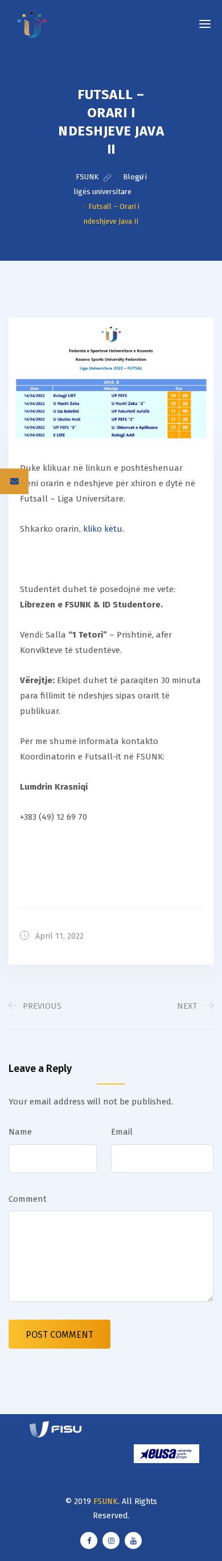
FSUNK (105, 1501)
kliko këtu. (103, 529)
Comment (28, 1199)
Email (122, 1132)
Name (20, 1132)
